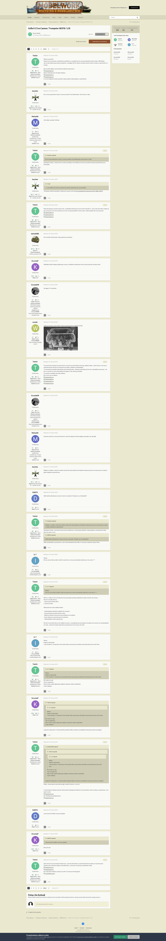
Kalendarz (37, 17)
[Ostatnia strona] (48, 49)
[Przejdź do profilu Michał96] (35, 123)
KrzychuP (35, 261)
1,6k (38, 276)
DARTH (35, 492)
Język (75, 928)
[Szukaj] (137, 17)
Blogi (60, 17)
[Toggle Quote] (46, 155)
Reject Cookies (133, 937)
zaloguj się (77, 897)
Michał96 (35, 116)
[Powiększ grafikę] (49, 71)
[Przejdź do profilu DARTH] (35, 498)
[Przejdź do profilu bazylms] (35, 97)
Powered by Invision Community (83, 931)
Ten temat (130, 17)
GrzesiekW (35, 285)
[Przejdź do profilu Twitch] (30, 34)
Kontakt (82, 928)
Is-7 (35, 554)
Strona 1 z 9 (55, 49)
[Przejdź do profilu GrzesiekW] (35, 291)
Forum (29, 17)
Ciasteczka (89, 928)
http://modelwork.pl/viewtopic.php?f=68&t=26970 (89, 191)
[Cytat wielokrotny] (45, 84)
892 (37, 131)
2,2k (37, 300)
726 (37, 337)
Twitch (38, 33)
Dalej (44, 49)
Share (91, 34)
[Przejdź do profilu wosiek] (35, 328)
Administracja (46, 17)
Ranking (73, 17)
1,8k (38, 249)
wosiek (35, 322)
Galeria (66, 17)
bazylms (35, 91)
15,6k (38, 106)
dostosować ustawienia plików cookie (87, 937)
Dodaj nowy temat (81, 41)
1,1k (37, 507)
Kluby (54, 17)
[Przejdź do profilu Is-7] (35, 561)
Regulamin (80, 17)
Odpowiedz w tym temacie (99, 41)
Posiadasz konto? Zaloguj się (118, 7)
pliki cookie (47, 937)
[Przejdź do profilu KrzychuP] (35, 267)
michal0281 (35, 234)
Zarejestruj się (134, 7)
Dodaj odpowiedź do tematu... (45, 904)
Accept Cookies (121, 937)
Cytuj (49, 84)
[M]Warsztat (47, 35)
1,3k (37, 70)
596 (37, 569)
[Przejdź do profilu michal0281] (35, 240)
